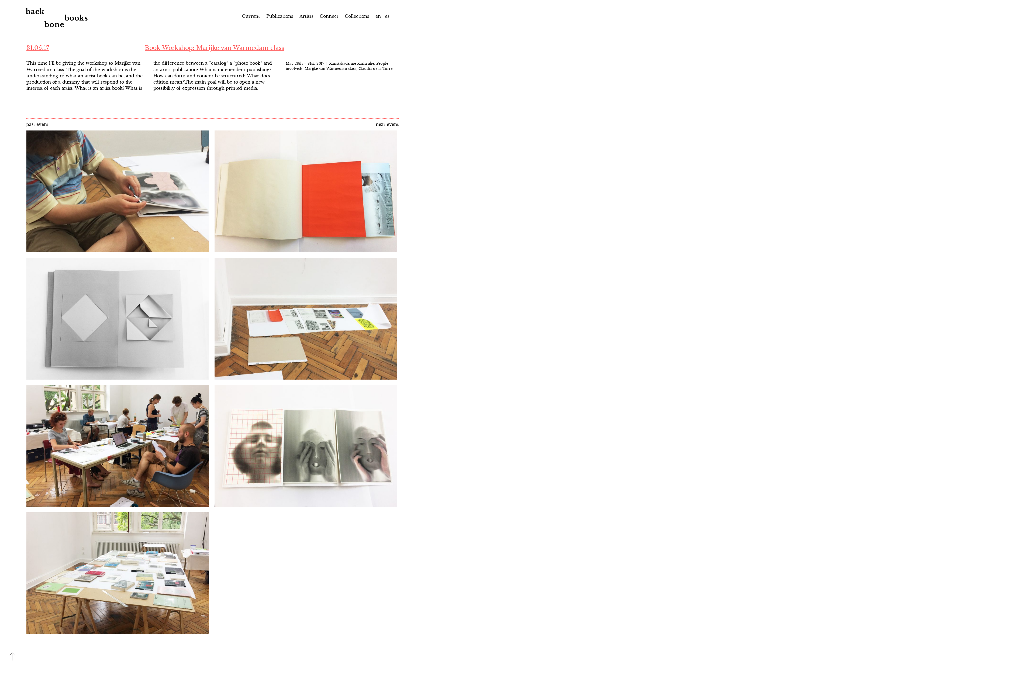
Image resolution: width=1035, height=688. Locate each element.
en (378, 16)
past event (37, 124)
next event (387, 124)
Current (251, 16)
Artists (306, 16)
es (386, 16)
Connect (329, 16)
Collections (357, 16)
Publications (279, 16)
